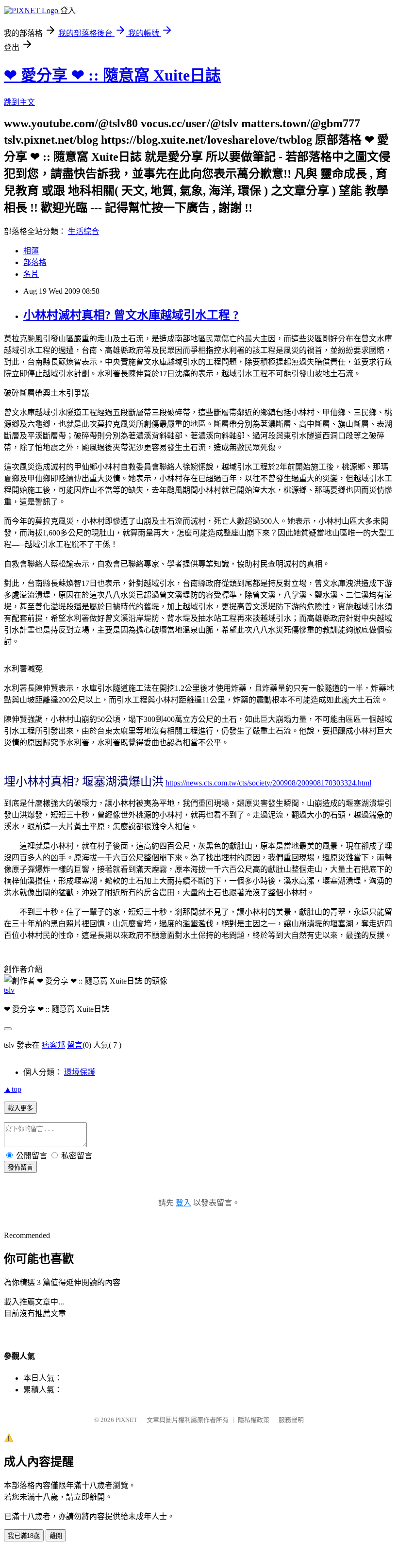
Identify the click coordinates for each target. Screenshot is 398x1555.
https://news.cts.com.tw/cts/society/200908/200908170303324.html (268, 783)
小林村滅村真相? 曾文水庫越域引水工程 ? (131, 315)
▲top (12, 1089)
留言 (75, 1045)
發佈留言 (20, 1167)
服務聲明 (291, 1419)
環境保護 (79, 1072)
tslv (9, 990)
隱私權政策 (253, 1419)
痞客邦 (53, 1045)
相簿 (31, 251)
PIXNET (126, 1419)
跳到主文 (19, 102)
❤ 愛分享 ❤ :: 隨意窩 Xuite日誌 (112, 75)
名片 (31, 274)
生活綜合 (83, 231)
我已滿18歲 (24, 1535)
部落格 (35, 262)
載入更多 (20, 1108)
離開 (56, 1535)
